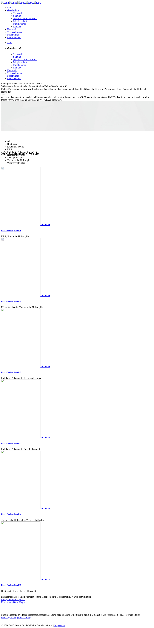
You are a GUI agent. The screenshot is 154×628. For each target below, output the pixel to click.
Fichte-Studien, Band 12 (11, 372)
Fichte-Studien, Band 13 (11, 443)
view (48, 224)
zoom (43, 224)
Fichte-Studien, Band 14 (11, 514)
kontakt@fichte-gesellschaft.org (16, 617)
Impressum (59, 625)
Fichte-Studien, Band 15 (11, 585)
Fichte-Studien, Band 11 (11, 301)
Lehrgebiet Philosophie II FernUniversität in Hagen (13, 600)
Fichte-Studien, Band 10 (11, 230)
